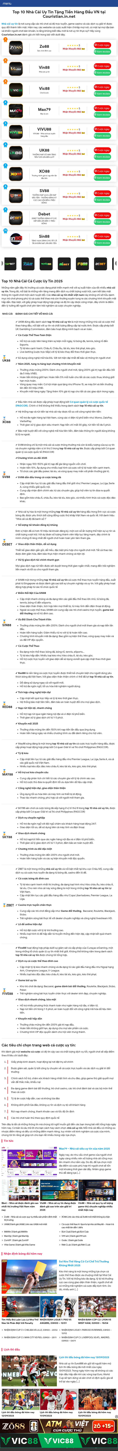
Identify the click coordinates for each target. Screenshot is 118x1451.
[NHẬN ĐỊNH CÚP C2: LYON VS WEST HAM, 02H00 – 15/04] (97, 1316)
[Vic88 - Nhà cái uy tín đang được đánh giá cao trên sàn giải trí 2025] (16, 90)
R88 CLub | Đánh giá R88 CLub (76, 1244)
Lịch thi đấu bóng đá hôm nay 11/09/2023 (56, 1414)
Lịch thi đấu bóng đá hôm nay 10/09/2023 (94, 1414)
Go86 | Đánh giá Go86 (72, 1240)
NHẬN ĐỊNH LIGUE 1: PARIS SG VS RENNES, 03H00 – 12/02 (87, 1332)
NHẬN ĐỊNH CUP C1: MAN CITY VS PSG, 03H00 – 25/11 (30, 1337)
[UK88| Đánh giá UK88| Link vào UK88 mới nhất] (16, 153)
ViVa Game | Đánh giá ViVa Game (19, 1244)
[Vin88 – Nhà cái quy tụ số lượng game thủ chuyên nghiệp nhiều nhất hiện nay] (97, 1200)
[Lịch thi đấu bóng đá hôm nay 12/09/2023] (21, 1409)
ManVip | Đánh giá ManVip (16, 1236)
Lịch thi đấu (12, 1349)
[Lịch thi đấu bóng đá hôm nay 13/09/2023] (29, 1370)
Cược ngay (103, 45)
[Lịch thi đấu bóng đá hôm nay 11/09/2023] (59, 1409)
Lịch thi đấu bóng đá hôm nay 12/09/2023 (18, 1414)
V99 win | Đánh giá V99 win (74, 1236)
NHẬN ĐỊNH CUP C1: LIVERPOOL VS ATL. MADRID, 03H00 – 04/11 (86, 1339)
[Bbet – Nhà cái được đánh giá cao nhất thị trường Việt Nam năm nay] (21, 1200)
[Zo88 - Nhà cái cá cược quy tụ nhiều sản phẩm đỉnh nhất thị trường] (16, 48)
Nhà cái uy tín (10, 23)
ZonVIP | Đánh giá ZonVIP (16, 1240)
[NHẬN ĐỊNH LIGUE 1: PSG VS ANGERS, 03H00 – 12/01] (59, 1316)
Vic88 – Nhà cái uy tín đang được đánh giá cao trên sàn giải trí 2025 (58, 1206)
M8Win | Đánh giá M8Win (16, 1231)
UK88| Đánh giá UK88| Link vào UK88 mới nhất (25, 1224)
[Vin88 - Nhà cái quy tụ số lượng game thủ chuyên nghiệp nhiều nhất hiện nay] (16, 69)
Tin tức (8, 1141)
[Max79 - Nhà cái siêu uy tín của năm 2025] (16, 111)
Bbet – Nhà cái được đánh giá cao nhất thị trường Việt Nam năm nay (20, 1206)
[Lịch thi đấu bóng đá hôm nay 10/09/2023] (97, 1409)
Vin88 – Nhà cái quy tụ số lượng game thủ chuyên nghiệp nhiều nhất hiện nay (95, 1206)
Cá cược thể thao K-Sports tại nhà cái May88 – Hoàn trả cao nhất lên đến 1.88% (88, 1226)
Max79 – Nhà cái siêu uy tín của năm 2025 (84, 1148)
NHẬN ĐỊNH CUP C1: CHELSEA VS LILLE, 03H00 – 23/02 (31, 1330)
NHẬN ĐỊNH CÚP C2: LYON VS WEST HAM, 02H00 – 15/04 (94, 1321)
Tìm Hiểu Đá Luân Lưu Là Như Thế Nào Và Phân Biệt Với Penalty (20, 1321)
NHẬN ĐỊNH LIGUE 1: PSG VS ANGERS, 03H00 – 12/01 (55, 1321)
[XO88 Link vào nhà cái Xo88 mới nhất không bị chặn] (16, 174)
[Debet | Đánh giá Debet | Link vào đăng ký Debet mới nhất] (16, 218)
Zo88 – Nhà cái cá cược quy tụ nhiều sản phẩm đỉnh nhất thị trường (30, 1218)
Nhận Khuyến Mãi (72, 48)
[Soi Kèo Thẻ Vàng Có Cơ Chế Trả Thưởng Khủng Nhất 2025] (29, 1277)
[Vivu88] (16, 132)
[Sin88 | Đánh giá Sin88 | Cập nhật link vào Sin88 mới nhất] (16, 239)
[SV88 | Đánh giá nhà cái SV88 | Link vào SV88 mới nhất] (16, 196)
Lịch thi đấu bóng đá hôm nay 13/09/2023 (84, 1357)
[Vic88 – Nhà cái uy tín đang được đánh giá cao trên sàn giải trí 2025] (59, 1200)
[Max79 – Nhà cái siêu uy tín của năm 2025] (29, 1162)
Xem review (103, 51)
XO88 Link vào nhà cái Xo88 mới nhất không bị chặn (86, 1217)
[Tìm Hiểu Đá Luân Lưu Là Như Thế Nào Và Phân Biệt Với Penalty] (21, 1316)
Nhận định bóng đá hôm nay (23, 1253)
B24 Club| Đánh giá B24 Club (75, 1231)
